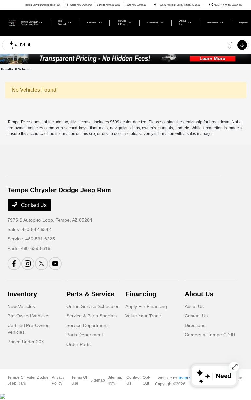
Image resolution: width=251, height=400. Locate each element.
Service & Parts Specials (91, 315)
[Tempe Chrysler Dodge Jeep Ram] (25, 22)
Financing (141, 294)
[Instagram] (27, 263)
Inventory (22, 294)
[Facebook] (14, 263)
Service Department (87, 325)
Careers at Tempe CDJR (210, 334)
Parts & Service (90, 294)
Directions (195, 325)
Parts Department (84, 334)
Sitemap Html (115, 380)
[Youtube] (55, 263)
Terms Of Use (79, 380)
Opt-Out (146, 380)
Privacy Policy (58, 380)
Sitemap (97, 380)
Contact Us (33, 205)
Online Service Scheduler (92, 306)
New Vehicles (21, 306)
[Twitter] (41, 263)
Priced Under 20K (26, 341)
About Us (199, 294)
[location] (155, 5)
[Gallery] (125, 59)
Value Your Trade (143, 315)
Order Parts (78, 344)
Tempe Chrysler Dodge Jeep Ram (28, 380)
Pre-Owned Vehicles (28, 315)
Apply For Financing (146, 306)
